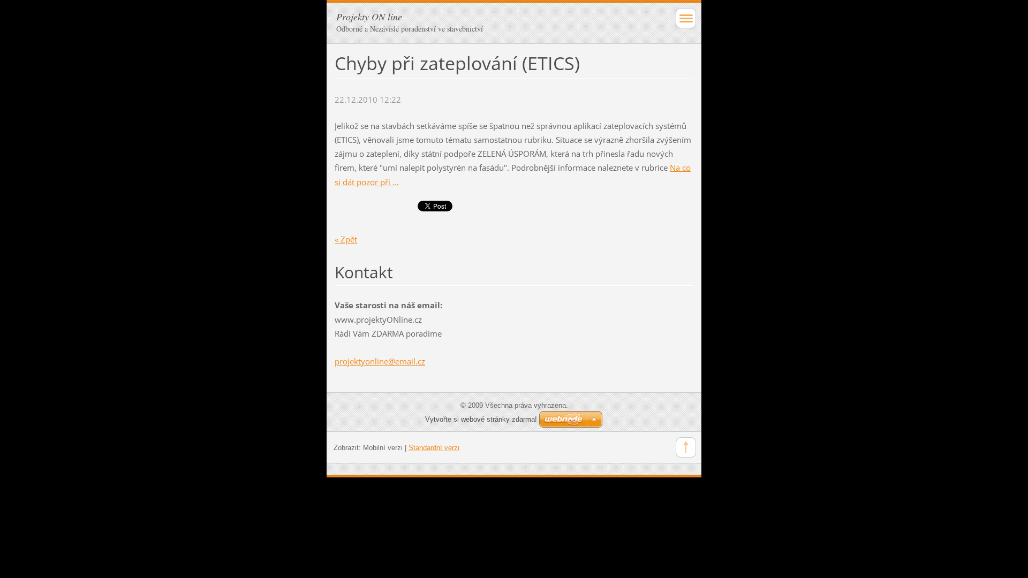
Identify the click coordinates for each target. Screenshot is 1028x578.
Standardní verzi (434, 448)
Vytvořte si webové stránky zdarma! (481, 419)
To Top (686, 447)
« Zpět (346, 239)
